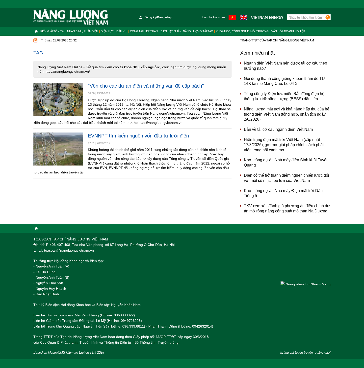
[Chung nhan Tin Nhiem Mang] (306, 284)
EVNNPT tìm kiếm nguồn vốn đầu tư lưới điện (138, 135)
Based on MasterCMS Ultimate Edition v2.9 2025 (68, 352)
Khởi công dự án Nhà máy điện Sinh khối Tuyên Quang (286, 162)
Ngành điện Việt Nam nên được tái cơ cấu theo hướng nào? (285, 65)
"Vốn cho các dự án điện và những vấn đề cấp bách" (146, 86)
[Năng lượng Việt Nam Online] (70, 17)
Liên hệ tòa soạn (213, 17)
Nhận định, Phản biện (82, 31)
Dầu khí (121, 31)
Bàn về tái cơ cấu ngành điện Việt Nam (278, 129)
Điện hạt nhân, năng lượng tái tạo (186, 31)
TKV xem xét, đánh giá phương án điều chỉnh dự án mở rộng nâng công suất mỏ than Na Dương (287, 208)
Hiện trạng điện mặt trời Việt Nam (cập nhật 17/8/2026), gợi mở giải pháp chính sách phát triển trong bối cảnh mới (284, 144)
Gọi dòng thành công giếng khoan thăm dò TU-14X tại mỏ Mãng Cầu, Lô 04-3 (285, 81)
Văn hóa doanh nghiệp (288, 31)
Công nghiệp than (144, 31)
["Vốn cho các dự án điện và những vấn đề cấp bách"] (58, 99)
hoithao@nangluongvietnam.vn (158, 123)
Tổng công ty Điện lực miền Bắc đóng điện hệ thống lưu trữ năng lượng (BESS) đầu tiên (284, 96)
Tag (38, 52)
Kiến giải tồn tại (52, 31)
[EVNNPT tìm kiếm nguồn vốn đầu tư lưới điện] (58, 149)
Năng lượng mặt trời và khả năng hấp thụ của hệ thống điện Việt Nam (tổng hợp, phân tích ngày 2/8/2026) (286, 114)
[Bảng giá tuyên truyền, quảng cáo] (305, 352)
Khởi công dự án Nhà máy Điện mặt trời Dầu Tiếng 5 (283, 193)
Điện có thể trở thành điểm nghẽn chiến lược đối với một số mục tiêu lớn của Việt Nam (286, 178)
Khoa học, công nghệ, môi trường (242, 31)
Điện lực (107, 31)
